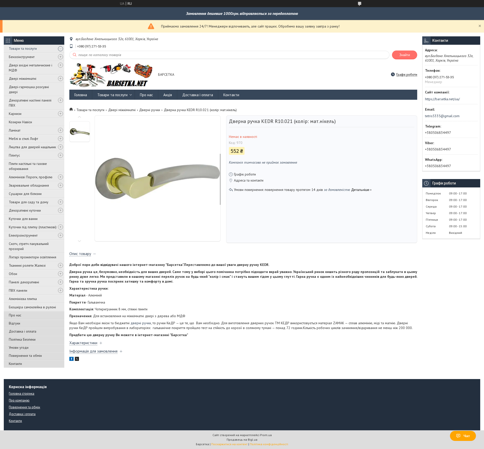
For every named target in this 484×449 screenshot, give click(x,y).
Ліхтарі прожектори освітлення (32, 257)
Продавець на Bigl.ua (242, 439)
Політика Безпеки (22, 339)
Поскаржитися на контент (229, 444)
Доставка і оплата (22, 331)
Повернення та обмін (25, 355)
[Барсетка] (111, 75)
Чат (467, 436)
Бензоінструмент (22, 57)
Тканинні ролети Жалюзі (27, 265)
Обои (13, 273)
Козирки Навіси (20, 122)
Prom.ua (266, 435)
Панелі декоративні (24, 282)
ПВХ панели (18, 290)
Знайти (404, 55)
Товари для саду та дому (28, 202)
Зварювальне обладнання (29, 185)
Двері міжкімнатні (22, 78)
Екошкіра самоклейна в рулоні (32, 307)
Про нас (15, 315)
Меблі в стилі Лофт (23, 138)
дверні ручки (141, 323)
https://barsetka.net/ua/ (442, 99)
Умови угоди (18, 347)
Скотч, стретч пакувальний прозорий (29, 246)
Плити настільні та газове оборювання (28, 166)
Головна (80, 95)
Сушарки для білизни (25, 193)
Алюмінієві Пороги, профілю (30, 177)
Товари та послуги (23, 48)
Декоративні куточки (25, 210)
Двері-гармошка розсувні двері (29, 89)
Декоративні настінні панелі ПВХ (30, 103)
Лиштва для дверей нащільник (32, 147)
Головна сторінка (21, 393)
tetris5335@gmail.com (442, 116)
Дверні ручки (149, 110)
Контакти (15, 363)
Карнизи (15, 113)
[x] (77, 359)
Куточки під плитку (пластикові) (32, 227)
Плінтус (14, 155)
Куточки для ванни (23, 218)
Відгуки (14, 323)
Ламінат (14, 130)
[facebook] (71, 359)
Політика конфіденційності (269, 444)
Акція (167, 95)
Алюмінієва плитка (23, 298)
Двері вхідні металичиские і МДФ (30, 67)
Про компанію (19, 400)
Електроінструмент (23, 235)
